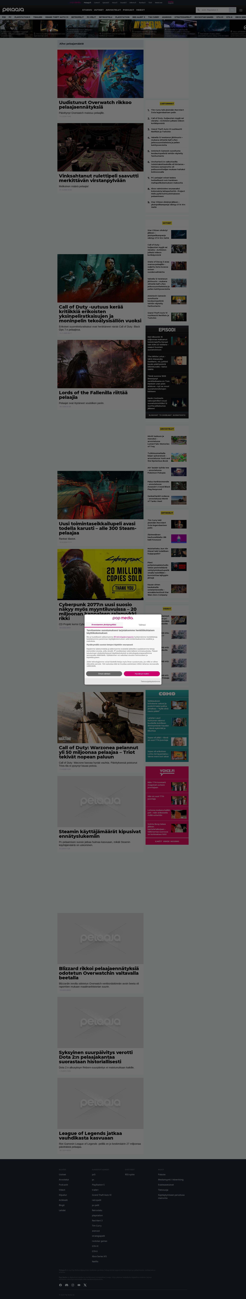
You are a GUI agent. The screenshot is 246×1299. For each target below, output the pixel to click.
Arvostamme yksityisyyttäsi (103, 624)
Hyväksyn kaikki (142, 674)
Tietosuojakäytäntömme (150, 681)
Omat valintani (104, 674)
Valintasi (142, 625)
